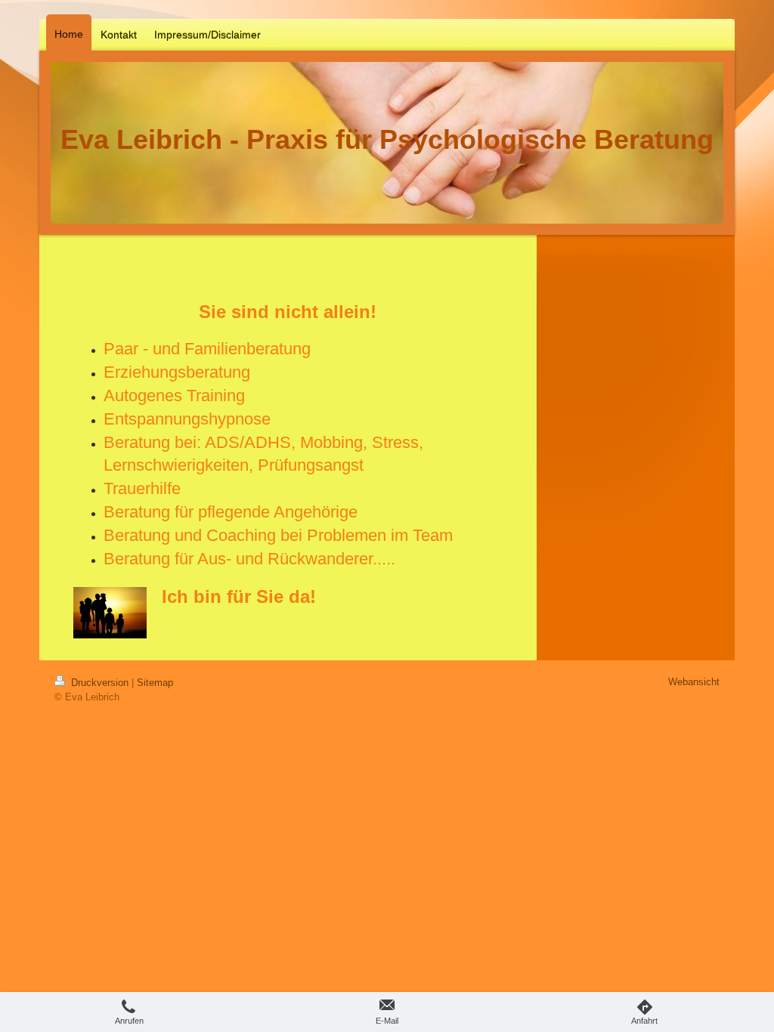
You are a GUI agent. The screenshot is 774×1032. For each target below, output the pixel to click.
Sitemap (155, 682)
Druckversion (100, 682)
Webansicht (694, 681)
